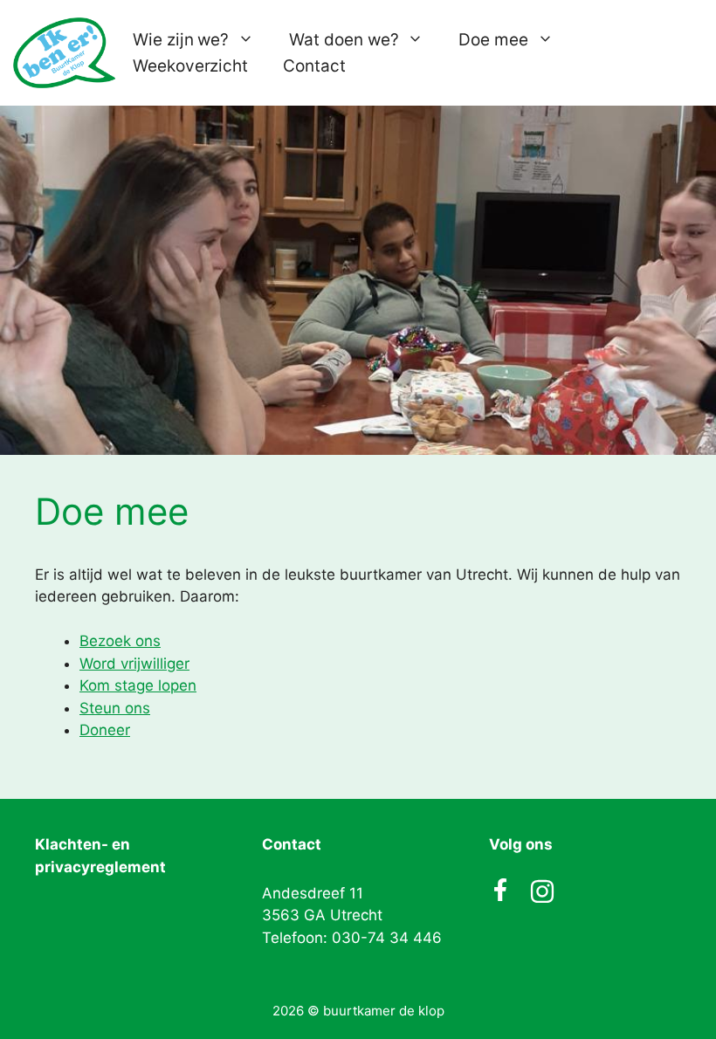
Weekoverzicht (190, 66)
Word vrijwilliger (134, 663)
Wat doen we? (343, 40)
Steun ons (114, 708)
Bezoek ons (120, 641)
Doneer (104, 730)
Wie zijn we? (181, 40)
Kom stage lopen (137, 685)
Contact (314, 66)
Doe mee (493, 40)
